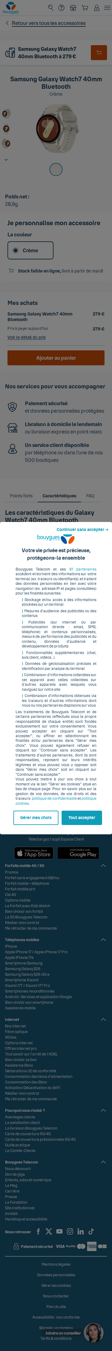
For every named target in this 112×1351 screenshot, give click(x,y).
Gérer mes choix (36, 817)
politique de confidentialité (54, 798)
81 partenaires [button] (82, 569)
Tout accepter (81, 817)
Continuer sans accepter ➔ (83, 529)
